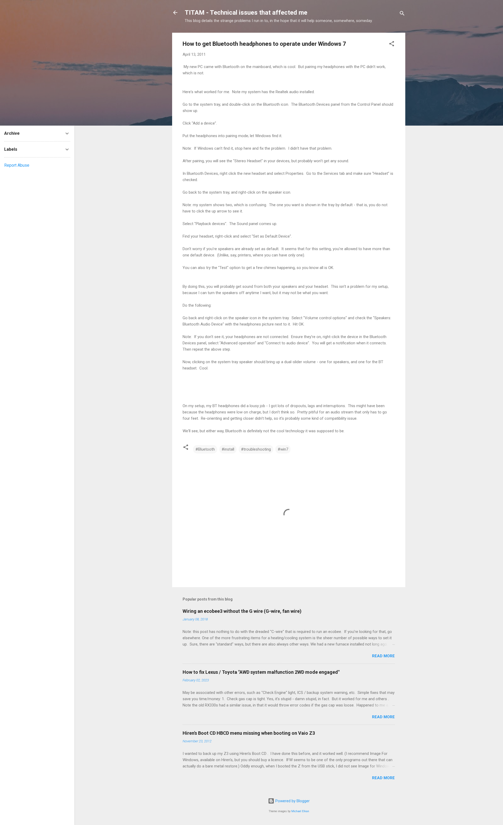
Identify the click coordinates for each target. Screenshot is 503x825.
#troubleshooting (256, 449)
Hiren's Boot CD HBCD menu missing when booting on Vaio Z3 (249, 733)
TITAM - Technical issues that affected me (246, 12)
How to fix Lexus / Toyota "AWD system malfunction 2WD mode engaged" (261, 672)
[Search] (402, 14)
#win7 (283, 449)
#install (228, 449)
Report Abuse (16, 165)
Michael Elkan (300, 811)
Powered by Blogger (292, 801)
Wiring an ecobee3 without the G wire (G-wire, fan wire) (242, 611)
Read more (383, 656)
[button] (392, 45)
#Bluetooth (205, 449)
